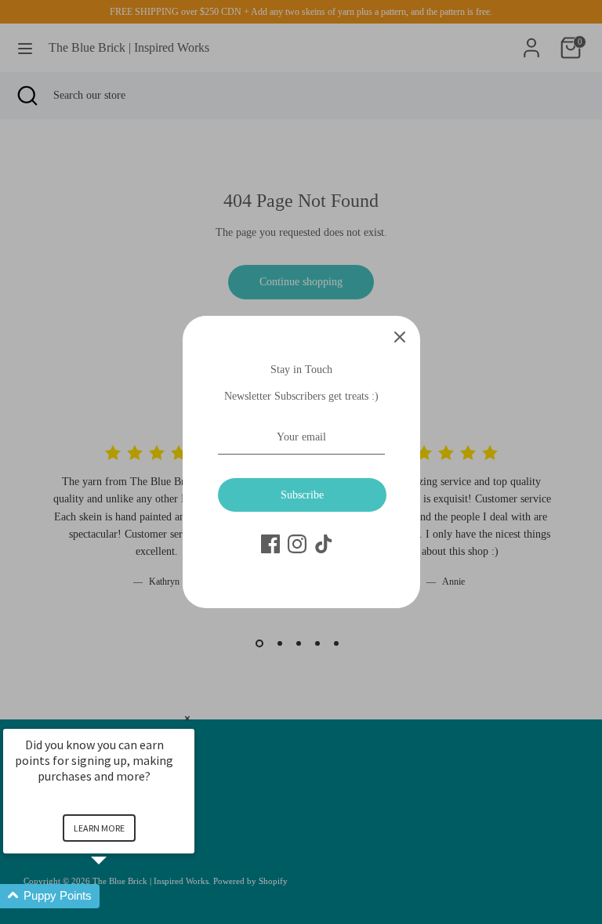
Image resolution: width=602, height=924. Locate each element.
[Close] (400, 336)
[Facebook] (270, 543)
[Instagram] (297, 543)
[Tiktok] (323, 543)
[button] (117, 896)
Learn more (99, 828)
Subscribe (302, 495)
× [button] (187, 718)
